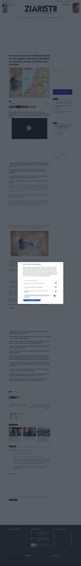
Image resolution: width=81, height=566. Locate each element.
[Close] (61, 264)
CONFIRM (32, 300)
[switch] (55, 283)
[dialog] (40, 283)
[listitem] (40, 280)
